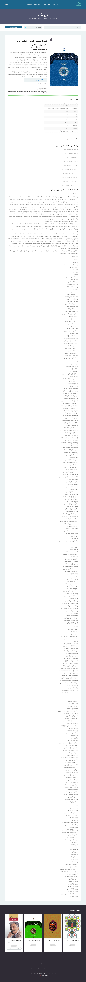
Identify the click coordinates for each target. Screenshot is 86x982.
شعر (53, 18)
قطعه (22, 91)
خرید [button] (28, 947)
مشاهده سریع (72, 945)
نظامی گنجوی (39, 93)
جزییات (75, 947)
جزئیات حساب (29, 4)
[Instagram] (41, 964)
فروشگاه (49, 4)
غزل (27, 91)
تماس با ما (44, 4)
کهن (12, 91)
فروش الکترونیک (37, 4)
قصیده (25, 91)
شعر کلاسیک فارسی (47, 18)
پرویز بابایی (33, 91)
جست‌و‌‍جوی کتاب (13, 27)
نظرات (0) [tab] (66, 139)
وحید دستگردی (33, 93)
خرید (67, 947)
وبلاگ (53, 4)
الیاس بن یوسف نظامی (39, 91)
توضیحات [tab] (74, 139)
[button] (51, 39)
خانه (57, 4)
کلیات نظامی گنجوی (17, 91)
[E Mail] (44, 964)
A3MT (40, 975)
